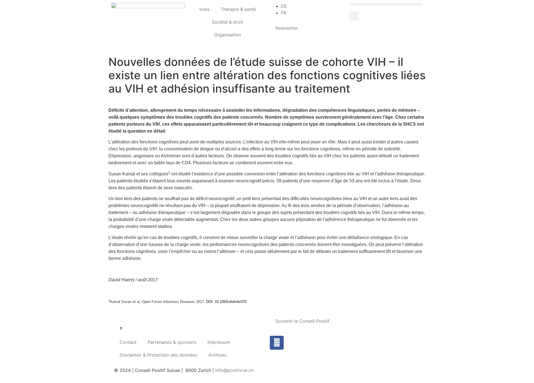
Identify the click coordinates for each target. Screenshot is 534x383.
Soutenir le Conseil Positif (302, 321)
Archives (217, 355)
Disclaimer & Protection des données (158, 355)
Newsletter (286, 28)
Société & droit (227, 22)
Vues (204, 9)
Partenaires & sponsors (172, 342)
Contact (128, 342)
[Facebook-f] (277, 343)
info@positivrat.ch (234, 370)
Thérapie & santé (238, 9)
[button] (386, 4)
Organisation (227, 35)
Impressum (218, 342)
